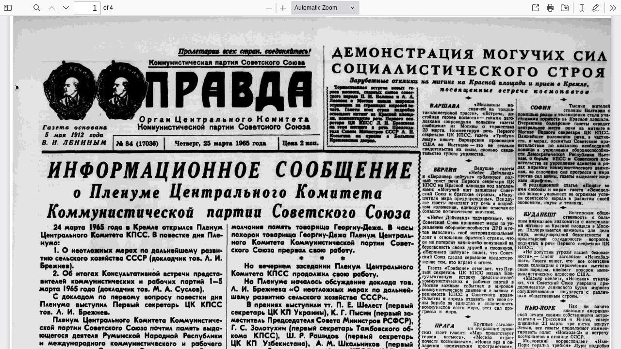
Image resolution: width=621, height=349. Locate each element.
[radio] (582, 8)
